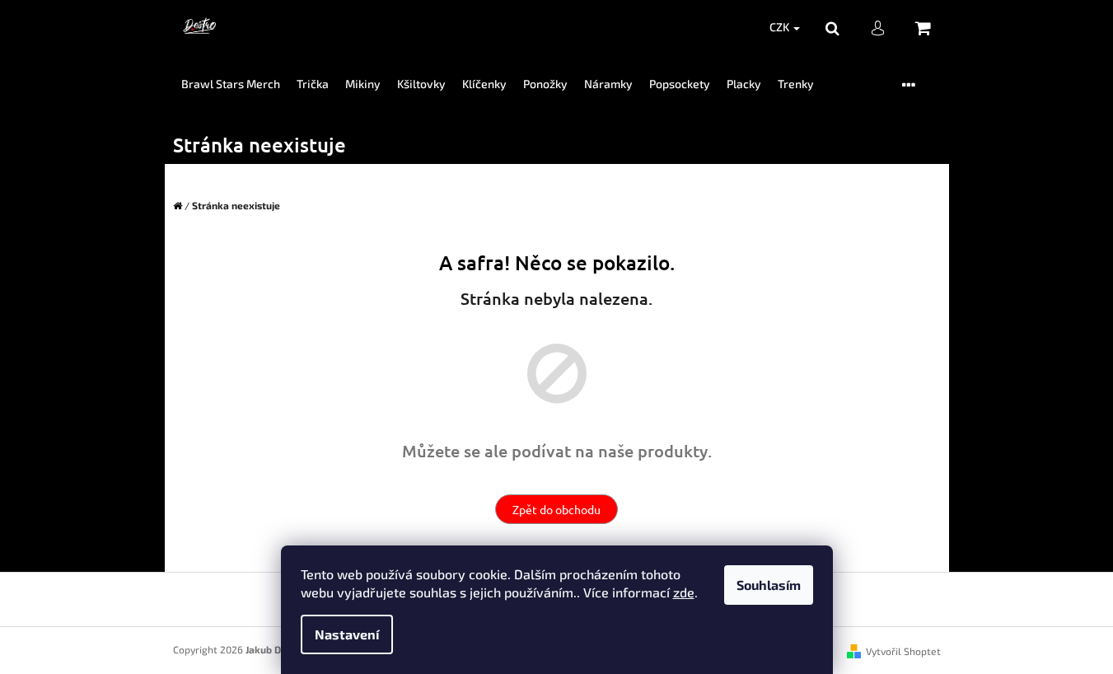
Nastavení (347, 634)
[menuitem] (230, 84)
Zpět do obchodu (556, 509)
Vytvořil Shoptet (903, 651)
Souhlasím (769, 584)
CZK (780, 27)
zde (683, 592)
